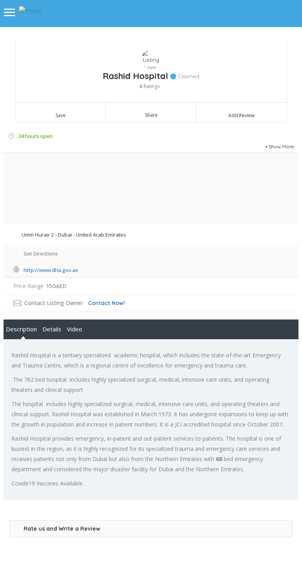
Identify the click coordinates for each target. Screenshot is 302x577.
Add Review (241, 115)
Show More (281, 146)
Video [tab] (74, 329)
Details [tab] (51, 329)
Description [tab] (21, 329)
